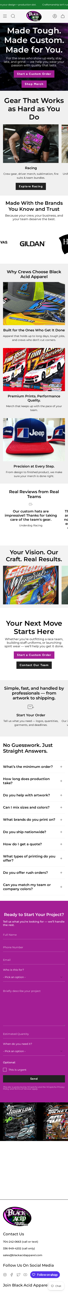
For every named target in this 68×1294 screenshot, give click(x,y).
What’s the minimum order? (28, 766)
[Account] (55, 16)
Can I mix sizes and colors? (26, 807)
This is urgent (17, 1069)
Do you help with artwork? (26, 795)
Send (34, 1078)
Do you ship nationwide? (24, 832)
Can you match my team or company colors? (27, 887)
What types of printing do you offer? (29, 858)
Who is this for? (13, 969)
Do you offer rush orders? (25, 872)
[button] (13, 16)
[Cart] (62, 16)
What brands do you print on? (29, 819)
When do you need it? (17, 1044)
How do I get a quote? (22, 844)
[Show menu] (5, 16)
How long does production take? (26, 781)
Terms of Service (22, 1089)
